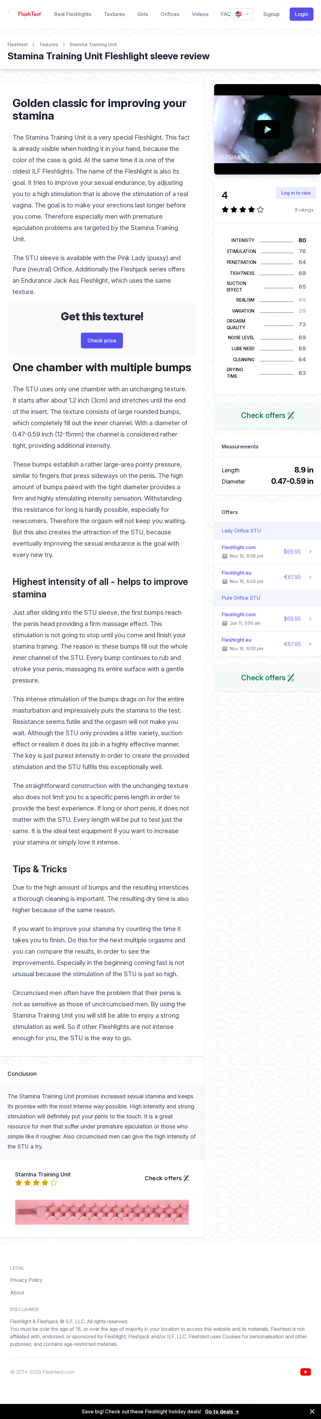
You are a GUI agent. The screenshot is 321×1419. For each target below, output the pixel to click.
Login (301, 14)
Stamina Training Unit (93, 44)
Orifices (169, 14)
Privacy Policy (26, 1280)
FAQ (226, 14)
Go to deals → (222, 1411)
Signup (271, 14)
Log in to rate (296, 192)
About (17, 1292)
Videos (200, 14)
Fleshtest (18, 44)
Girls (142, 14)
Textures (114, 14)
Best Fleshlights (72, 14)
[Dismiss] (312, 1411)
